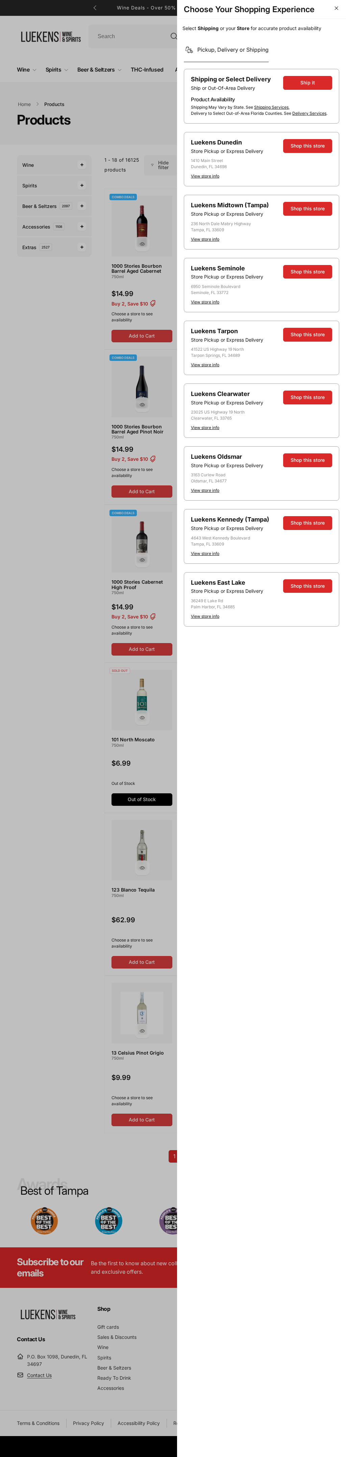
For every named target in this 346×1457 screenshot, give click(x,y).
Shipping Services (271, 107)
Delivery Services (309, 113)
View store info (205, 176)
